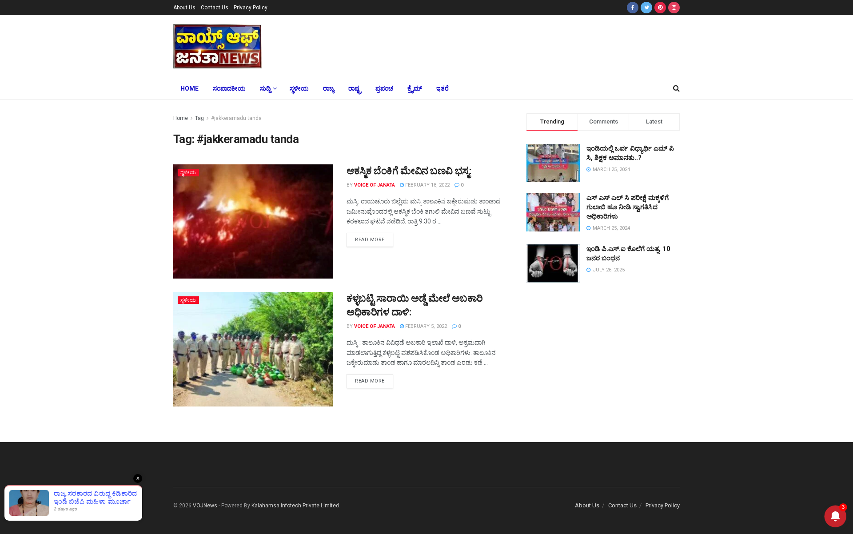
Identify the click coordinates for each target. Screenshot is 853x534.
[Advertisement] (492, 45)
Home (189, 88)
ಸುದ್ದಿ (265, 88)
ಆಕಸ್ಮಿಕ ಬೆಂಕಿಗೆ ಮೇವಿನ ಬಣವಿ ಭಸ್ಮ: (409, 170)
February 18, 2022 (427, 185)
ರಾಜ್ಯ (328, 88)
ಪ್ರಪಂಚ (384, 88)
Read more (370, 240)
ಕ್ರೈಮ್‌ (414, 88)
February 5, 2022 (425, 326)
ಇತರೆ (442, 88)
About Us (184, 7)
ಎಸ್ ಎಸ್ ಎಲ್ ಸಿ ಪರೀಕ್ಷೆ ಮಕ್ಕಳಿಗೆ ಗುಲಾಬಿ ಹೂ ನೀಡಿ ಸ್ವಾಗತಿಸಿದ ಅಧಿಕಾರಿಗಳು (627, 207)
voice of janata (374, 185)
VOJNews (205, 505)
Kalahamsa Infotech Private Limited (295, 505)
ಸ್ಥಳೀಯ (299, 88)
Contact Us (214, 7)
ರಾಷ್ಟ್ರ (354, 88)
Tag (199, 118)
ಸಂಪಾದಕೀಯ (229, 88)
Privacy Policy (250, 7)
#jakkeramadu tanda (236, 118)
